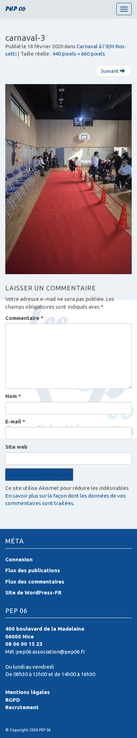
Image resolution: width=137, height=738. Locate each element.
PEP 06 (15, 9)
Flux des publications (32, 570)
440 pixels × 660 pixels (78, 54)
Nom (13, 396)
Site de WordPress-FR (33, 592)
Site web (16, 447)
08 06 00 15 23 (24, 644)
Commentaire (24, 318)
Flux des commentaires (34, 582)
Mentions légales (27, 692)
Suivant (110, 71)
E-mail (15, 421)
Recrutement (22, 707)
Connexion (19, 559)
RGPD (12, 700)
